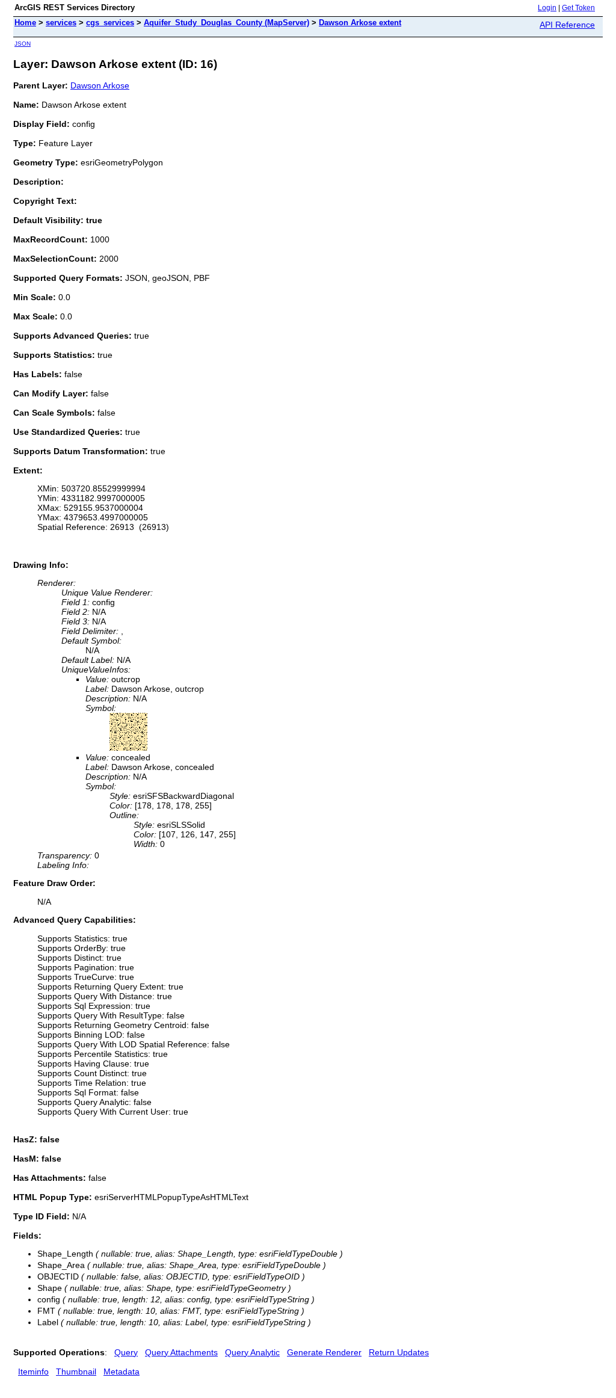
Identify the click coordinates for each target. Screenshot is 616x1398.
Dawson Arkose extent (360, 22)
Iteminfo (33, 1371)
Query (126, 1352)
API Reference (567, 24)
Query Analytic (252, 1352)
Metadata (121, 1371)
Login (547, 7)
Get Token (578, 7)
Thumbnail (76, 1371)
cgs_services (110, 22)
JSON (22, 43)
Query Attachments (181, 1352)
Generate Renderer (324, 1352)
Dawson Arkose (99, 85)
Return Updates (399, 1352)
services (61, 22)
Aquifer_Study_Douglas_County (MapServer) (226, 22)
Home (25, 22)
